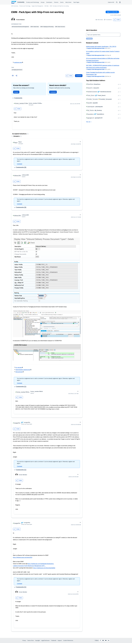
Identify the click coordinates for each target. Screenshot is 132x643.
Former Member (20, 19)
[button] (114, 19)
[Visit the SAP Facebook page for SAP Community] (100, 640)
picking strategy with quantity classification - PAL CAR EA (101, 46)
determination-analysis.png (23, 369)
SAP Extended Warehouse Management (20, 26)
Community (20, 2)
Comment (79, 75)
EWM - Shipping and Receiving (46, 26)
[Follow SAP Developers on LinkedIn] (108, 640)
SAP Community (14, 6)
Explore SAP (111, 2)
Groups (42, 2)
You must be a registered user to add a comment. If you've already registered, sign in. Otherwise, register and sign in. (46, 160)
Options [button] (119, 12)
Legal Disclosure (45, 640)
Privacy (24, 640)
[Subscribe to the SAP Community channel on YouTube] (105, 640)
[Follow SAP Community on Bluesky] (103, 640)
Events (62, 2)
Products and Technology (32, 2)
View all (88, 121)
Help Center (68, 2)
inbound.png (19, 371)
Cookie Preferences (68, 640)
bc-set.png (18, 367)
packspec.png (18, 62)
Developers (49, 2)
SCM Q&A (46, 6)
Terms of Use (30, 640)
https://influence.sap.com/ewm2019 (22, 557)
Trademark (53, 640)
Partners (56, 2)
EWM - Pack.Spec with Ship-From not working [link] (59, 6)
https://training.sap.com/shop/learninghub (44, 568)
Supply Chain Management (37, 6)
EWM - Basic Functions (60, 26)
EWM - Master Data (35, 26)
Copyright (37, 640)
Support (60, 640)
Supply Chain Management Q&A (96, 48)
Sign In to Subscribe (112, 12)
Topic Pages (76, 2)
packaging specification (17, 69)
